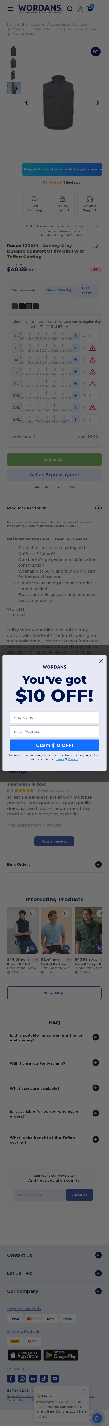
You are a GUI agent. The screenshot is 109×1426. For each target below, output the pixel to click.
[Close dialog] (101, 661)
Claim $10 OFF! (54, 745)
